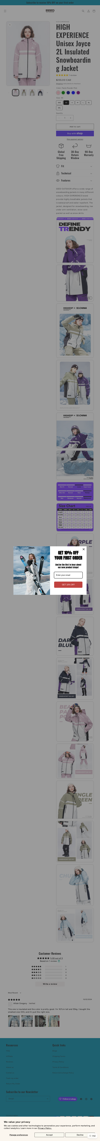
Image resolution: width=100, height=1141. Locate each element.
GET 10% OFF (68, 585)
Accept (49, 1135)
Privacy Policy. (45, 1128)
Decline (80, 1135)
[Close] (84, 549)
